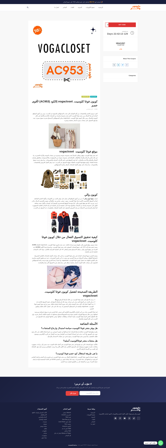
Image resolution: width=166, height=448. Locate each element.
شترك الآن (73, 393)
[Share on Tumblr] (114, 64)
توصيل (45, 424)
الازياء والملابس (89, 109)
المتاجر (65, 7)
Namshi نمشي (67, 412)
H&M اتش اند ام (66, 428)
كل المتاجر (68, 435)
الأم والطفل (44, 415)
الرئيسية (100, 7)
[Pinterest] (120, 418)
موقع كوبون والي (89, 198)
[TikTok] (134, 418)
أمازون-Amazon (66, 426)
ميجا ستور (44, 437)
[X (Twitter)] (138, 418)
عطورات (44, 431)
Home (96, 109)
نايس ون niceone (66, 415)
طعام (45, 428)
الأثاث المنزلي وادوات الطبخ (39, 412)
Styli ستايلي (67, 431)
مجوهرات (44, 435)
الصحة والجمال (43, 419)
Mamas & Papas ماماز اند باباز (62, 433)
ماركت (45, 433)
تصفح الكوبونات (90, 7)
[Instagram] (129, 418)
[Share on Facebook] (126, 64)
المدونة (80, 7)
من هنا (57, 299)
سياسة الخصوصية (72, 445)
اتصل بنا (56, 7)
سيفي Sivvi (68, 424)
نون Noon (68, 417)
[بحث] (28, 7)
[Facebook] (115, 418)
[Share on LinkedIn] (118, 64)
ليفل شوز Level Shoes (65, 421)
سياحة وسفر (43, 426)
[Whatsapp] (160, 443)
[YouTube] (124, 418)
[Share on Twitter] (122, 64)
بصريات (45, 421)
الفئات (72, 7)
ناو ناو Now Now (66, 419)
